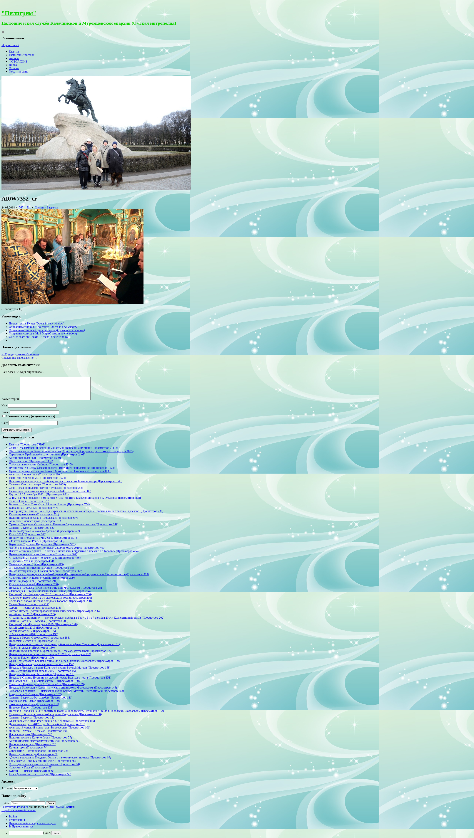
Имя (4, 405)
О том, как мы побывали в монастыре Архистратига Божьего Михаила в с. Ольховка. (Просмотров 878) (75, 497)
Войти (70, 806)
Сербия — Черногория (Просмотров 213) (35, 607)
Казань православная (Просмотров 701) (34, 514)
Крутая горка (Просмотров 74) (28, 747)
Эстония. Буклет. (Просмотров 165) (31, 657)
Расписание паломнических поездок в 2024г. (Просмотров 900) (50, 491)
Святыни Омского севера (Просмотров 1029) (37, 484)
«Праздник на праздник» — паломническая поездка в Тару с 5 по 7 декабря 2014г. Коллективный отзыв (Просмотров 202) (86, 617)
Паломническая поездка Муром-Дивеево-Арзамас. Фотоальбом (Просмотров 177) (60, 650)
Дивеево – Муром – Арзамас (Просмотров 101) (38, 730)
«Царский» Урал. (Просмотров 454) (31, 561)
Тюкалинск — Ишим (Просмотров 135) (34, 704)
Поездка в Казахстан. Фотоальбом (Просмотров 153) (42, 674)
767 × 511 (25, 207)
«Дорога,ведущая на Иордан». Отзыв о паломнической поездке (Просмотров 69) (60, 757)
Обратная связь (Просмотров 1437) (31, 461)
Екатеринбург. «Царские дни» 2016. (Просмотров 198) (43, 624)
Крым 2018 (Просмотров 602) (27, 534)
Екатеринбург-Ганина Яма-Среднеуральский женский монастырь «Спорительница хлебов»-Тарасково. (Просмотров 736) (86, 511)
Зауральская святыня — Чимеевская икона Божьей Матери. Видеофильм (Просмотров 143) (66, 690)
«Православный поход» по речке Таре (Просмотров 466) (45, 557)
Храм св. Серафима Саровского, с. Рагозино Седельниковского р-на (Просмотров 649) (63, 524)
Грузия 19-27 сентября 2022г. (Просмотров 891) (39, 494)
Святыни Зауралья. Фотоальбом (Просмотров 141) (40, 697)
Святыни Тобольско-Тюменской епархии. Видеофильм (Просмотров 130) (55, 714)
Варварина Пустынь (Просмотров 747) (33, 507)
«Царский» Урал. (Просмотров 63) (30, 767)
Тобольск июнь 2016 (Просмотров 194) (33, 634)
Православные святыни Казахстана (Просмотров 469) (43, 554)
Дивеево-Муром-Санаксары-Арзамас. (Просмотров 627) (44, 531)
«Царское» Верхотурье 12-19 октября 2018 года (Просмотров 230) (50, 597)
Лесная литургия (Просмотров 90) (30, 734)
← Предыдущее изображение (20, 354)
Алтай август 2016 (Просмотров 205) (32, 614)
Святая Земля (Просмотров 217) (29, 604)
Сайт (4, 422)
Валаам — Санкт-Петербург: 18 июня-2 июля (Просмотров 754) (49, 504)
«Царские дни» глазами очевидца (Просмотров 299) (42, 577)
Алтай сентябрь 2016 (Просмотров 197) (34, 627)
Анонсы (14, 58)
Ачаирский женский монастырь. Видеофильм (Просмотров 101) (49, 727)
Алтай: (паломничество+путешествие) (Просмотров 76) (44, 740)
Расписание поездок (21, 54)
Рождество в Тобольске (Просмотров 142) (35, 694)
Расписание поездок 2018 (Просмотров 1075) (37, 477)
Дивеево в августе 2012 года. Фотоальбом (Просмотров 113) (47, 724)
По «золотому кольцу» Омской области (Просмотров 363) (45, 571)
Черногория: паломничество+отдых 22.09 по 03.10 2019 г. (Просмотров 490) (57, 547)
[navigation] (237, 825)
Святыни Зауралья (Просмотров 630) (32, 527)
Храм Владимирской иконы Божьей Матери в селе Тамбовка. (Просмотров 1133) (60, 471)
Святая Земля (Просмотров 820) (29, 501)
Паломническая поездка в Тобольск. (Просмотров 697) (43, 517)
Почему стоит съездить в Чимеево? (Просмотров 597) (43, 537)
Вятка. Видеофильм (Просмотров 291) (33, 581)
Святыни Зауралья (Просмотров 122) (32, 717)
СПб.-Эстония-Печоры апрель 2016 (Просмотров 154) (43, 670)
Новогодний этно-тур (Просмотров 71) (33, 754)
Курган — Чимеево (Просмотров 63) (32, 770)
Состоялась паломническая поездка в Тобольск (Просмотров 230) (50, 601)
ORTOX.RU (56, 806)
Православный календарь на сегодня (32, 823)
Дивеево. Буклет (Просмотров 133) (31, 707)
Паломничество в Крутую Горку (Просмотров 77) (40, 737)
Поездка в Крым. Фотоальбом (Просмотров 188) (39, 637)
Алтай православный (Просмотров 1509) (35, 457)
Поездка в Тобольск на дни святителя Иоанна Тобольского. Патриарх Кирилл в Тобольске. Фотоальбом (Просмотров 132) (86, 710)
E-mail (5, 412)
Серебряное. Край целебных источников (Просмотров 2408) (47, 454)
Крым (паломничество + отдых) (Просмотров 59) (40, 774)
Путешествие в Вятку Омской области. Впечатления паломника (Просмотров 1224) (62, 467)
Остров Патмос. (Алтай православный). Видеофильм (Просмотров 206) (54, 610)
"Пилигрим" (18, 13)
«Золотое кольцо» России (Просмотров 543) (36, 541)
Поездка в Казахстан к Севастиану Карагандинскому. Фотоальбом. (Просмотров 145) (63, 687)
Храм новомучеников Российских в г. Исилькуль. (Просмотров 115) (52, 720)
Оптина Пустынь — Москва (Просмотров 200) (38, 620)
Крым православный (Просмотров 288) (34, 584)
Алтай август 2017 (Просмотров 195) (32, 630)
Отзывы (14, 68)
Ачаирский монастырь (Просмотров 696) (35, 521)
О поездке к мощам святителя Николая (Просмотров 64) (44, 764)
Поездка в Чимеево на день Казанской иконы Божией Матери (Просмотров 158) (59, 667)
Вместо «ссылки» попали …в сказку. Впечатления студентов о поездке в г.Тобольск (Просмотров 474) (73, 551)
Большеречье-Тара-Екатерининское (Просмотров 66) (42, 760)
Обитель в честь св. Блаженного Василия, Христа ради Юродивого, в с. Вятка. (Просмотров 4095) (71, 451)
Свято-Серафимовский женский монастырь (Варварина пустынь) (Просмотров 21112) (63, 447)
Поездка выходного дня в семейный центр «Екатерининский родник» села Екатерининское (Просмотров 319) (79, 574)
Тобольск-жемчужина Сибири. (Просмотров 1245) (41, 464)
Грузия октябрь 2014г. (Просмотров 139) (34, 700)
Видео (13, 64)
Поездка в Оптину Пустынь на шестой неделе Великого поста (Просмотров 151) (60, 677)
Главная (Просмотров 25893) (27, 444)
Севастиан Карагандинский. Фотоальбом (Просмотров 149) (47, 684)
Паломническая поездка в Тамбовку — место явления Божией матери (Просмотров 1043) (65, 481)
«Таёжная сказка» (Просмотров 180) (32, 647)
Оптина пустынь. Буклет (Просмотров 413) (36, 564)
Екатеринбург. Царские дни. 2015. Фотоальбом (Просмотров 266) (50, 594)
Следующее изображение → (19, 357)
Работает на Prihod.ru (14, 806)
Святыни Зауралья (46, 207)
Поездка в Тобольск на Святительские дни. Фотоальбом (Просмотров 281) (56, 587)
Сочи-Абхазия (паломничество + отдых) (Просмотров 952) (46, 487)
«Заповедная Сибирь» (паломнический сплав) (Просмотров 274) (50, 591)
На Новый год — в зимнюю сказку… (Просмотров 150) (44, 680)
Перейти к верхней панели (18, 810)
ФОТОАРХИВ (18, 61)
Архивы (6, 788)
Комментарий (10, 399)
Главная (14, 51)
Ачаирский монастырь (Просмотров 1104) (35, 474)
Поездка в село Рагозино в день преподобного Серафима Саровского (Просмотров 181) (64, 644)
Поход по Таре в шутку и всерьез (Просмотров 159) (41, 664)
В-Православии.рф (21, 826)
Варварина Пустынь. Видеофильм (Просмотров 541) (42, 544)
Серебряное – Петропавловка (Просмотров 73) (38, 750)
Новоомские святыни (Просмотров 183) (34, 640)
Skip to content (10, 45)
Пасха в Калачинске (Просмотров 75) (32, 744)
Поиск (47, 832)
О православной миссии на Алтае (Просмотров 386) (42, 567)
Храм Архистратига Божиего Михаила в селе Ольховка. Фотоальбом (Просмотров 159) (64, 660)
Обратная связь (18, 71)
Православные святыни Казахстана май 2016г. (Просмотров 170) (50, 654)
